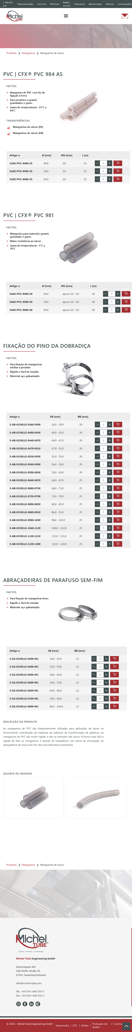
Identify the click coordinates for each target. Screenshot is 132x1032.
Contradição (121, 1023)
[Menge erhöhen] (109, 163)
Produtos (11, 53)
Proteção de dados (99, 1025)
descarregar (95, 3)
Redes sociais (67, 4)
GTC (75, 1025)
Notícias (54, 3)
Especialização (25, 3)
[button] (66, 16)
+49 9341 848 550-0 (32, 991)
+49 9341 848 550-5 (32, 995)
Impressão (62, 1025)
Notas (85, 1025)
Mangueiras (28, 53)
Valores (110, 3)
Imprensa (79, 3)
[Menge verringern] (97, 163)
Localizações (125, 3)
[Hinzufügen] (117, 163)
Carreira (41, 3)
